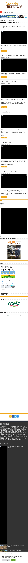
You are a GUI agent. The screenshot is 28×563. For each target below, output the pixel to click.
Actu (8, 29)
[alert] (14, 221)
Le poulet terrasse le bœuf (9, 171)
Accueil (2, 20)
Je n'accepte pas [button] (6, 560)
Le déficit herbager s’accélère (14, 550)
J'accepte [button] (13, 560)
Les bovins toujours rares (8, 81)
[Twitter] (15, 416)
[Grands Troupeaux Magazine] (14, 4)
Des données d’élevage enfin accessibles (10, 12)
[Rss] (10, 416)
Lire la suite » (4, 50)
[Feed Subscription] (27, 23)
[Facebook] (13, 416)
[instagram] (17, 416)
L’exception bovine (7, 112)
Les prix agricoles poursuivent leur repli (13, 55)
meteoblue (3, 289)
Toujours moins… (6, 142)
